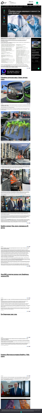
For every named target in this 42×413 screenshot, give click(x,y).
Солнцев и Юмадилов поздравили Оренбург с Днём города (15, 358)
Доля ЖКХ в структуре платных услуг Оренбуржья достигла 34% (15, 276)
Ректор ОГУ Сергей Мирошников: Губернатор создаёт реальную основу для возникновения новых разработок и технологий (36, 55)
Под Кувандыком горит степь (9, 315)
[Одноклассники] (4, 17)
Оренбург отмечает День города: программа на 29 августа (15, 227)
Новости (5, 7)
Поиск (30, 4)
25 (33, 68)
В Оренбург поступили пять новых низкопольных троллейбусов (35, 57)
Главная (3, 7)
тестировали (9, 219)
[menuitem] (2, 6)
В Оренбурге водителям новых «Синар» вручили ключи (14, 78)
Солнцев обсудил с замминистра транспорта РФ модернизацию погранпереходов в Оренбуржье (35, 52)
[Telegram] (4, 18)
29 (38, 68)
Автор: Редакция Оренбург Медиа (4, 24)
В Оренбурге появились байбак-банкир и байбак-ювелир (36, 50)
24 (32, 68)
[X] (29, 103)
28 (37, 68)
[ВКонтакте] (4, 16)
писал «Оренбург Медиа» (7, 65)
